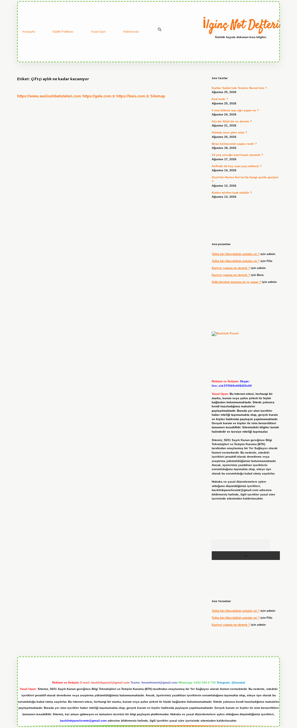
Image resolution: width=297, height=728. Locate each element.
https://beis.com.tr (132, 96)
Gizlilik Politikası (62, 31)
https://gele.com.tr (98, 96)
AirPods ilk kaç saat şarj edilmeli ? (237, 166)
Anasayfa (28, 31)
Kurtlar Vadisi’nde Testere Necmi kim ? (239, 88)
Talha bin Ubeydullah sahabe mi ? (236, 254)
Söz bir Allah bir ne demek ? (232, 121)
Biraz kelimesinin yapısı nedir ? (234, 143)
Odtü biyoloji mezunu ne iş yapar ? (236, 281)
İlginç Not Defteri (240, 25)
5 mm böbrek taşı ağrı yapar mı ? (235, 110)
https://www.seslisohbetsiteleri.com (49, 96)
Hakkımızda (131, 31)
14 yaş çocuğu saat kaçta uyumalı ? (237, 154)
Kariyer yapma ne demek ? (231, 268)
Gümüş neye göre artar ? (229, 132)
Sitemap (157, 96)
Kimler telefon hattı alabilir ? (232, 192)
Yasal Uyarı (98, 31)
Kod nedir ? (220, 99)
